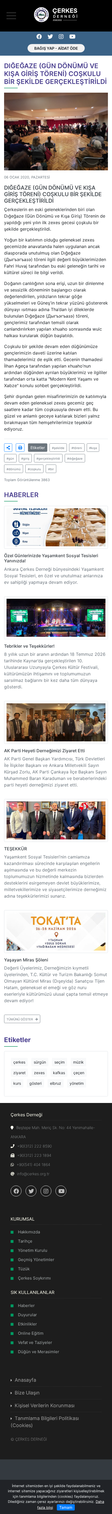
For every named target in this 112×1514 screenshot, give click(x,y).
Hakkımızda (29, 1231)
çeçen (78, 1072)
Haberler (26, 1305)
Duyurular (27, 1314)
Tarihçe (25, 1241)
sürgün (40, 1062)
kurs (17, 1083)
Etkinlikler (27, 1324)
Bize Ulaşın (27, 1393)
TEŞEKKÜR (15, 848)
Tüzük (24, 1268)
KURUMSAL (23, 1219)
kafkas (59, 1072)
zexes (39, 1072)
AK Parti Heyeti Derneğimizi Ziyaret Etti (44, 750)
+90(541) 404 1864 (33, 1164)
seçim (59, 1062)
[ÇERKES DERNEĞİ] (56, 14)
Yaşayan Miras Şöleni (26, 960)
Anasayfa (25, 1380)
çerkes (19, 1062)
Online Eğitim (30, 1333)
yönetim (77, 1083)
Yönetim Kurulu (32, 1250)
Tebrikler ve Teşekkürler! (29, 646)
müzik (78, 1062)
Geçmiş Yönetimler (36, 1259)
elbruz (55, 1083)
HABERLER (21, 495)
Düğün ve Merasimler (38, 1351)
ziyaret (19, 1072)
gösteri (35, 1083)
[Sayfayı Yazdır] (20, 447)
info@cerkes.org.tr (33, 1173)
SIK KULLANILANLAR (32, 1292)
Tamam (65, 1507)
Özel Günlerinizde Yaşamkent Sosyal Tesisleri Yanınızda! (51, 558)
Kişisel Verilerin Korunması (44, 1405)
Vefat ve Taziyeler (35, 1342)
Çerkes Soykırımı (34, 1278)
